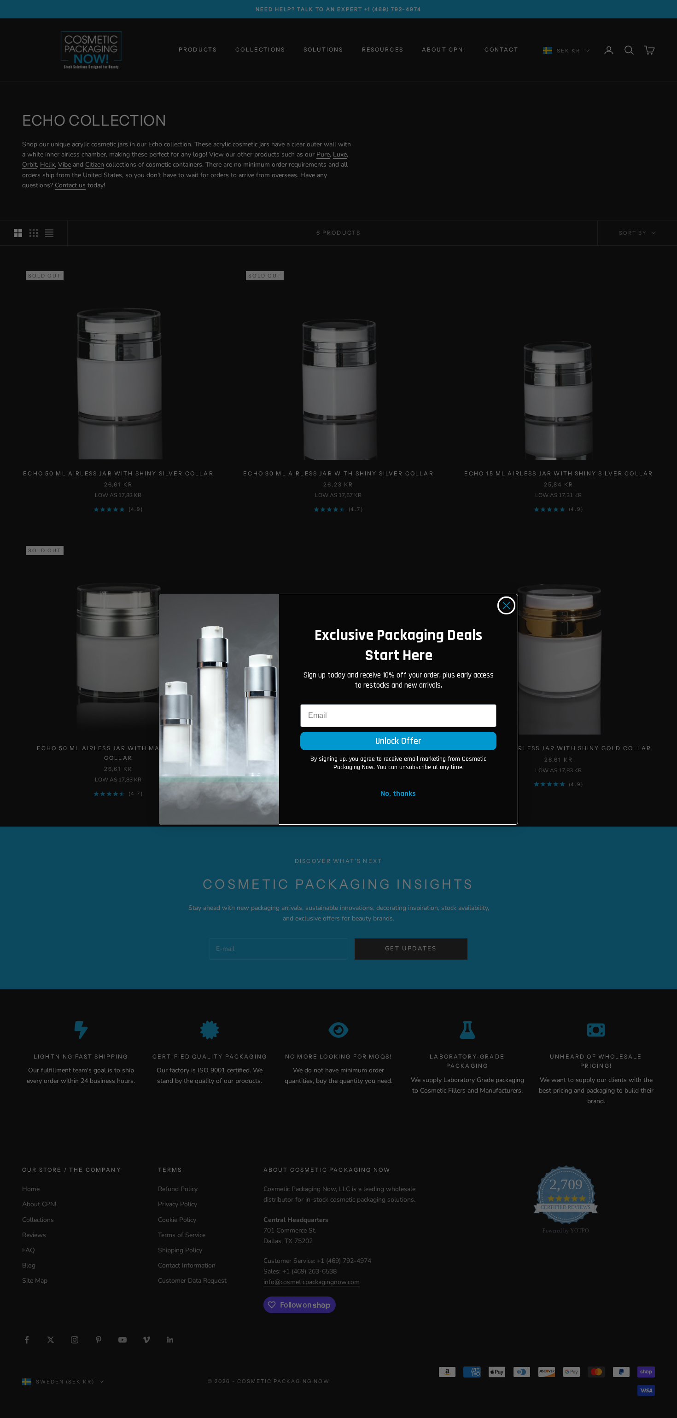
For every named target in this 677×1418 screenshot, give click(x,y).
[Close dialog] (506, 605)
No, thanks (398, 794)
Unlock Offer (398, 741)
